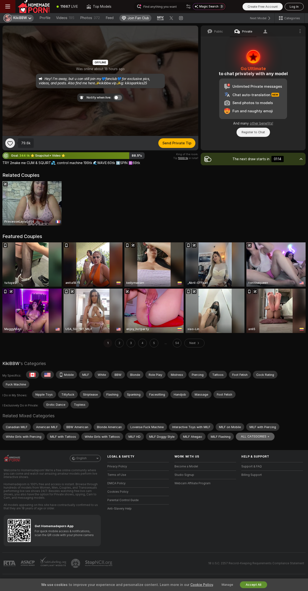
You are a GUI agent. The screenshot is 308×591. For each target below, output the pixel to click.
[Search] (188, 6)
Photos (90, 18)
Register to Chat (253, 132)
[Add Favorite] (10, 143)
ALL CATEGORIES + (255, 436)
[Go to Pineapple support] (76, 563)
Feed (110, 18)
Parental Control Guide (123, 500)
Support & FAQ (251, 466)
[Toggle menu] (7, 6)
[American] (47, 375)
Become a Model (186, 466)
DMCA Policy (116, 483)
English (82, 458)
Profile (44, 18)
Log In (294, 6)
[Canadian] (32, 375)
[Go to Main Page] (33, 6)
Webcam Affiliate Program (192, 483)
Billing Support (251, 475)
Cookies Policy (117, 491)
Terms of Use (116, 475)
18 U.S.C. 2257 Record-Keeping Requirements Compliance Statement (256, 563)
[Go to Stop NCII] (99, 563)
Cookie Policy (201, 585)
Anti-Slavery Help (119, 508)
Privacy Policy (117, 466)
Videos (65, 18)
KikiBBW (10, 363)
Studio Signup (184, 475)
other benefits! (261, 123)
